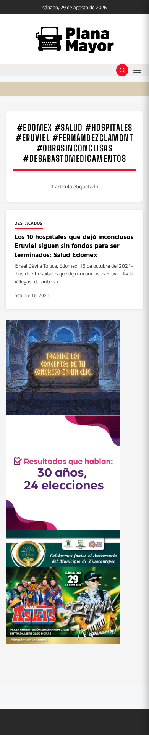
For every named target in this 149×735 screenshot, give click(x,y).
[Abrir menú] (137, 70)
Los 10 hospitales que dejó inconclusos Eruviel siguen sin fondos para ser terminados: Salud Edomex (74, 246)
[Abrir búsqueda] (122, 70)
